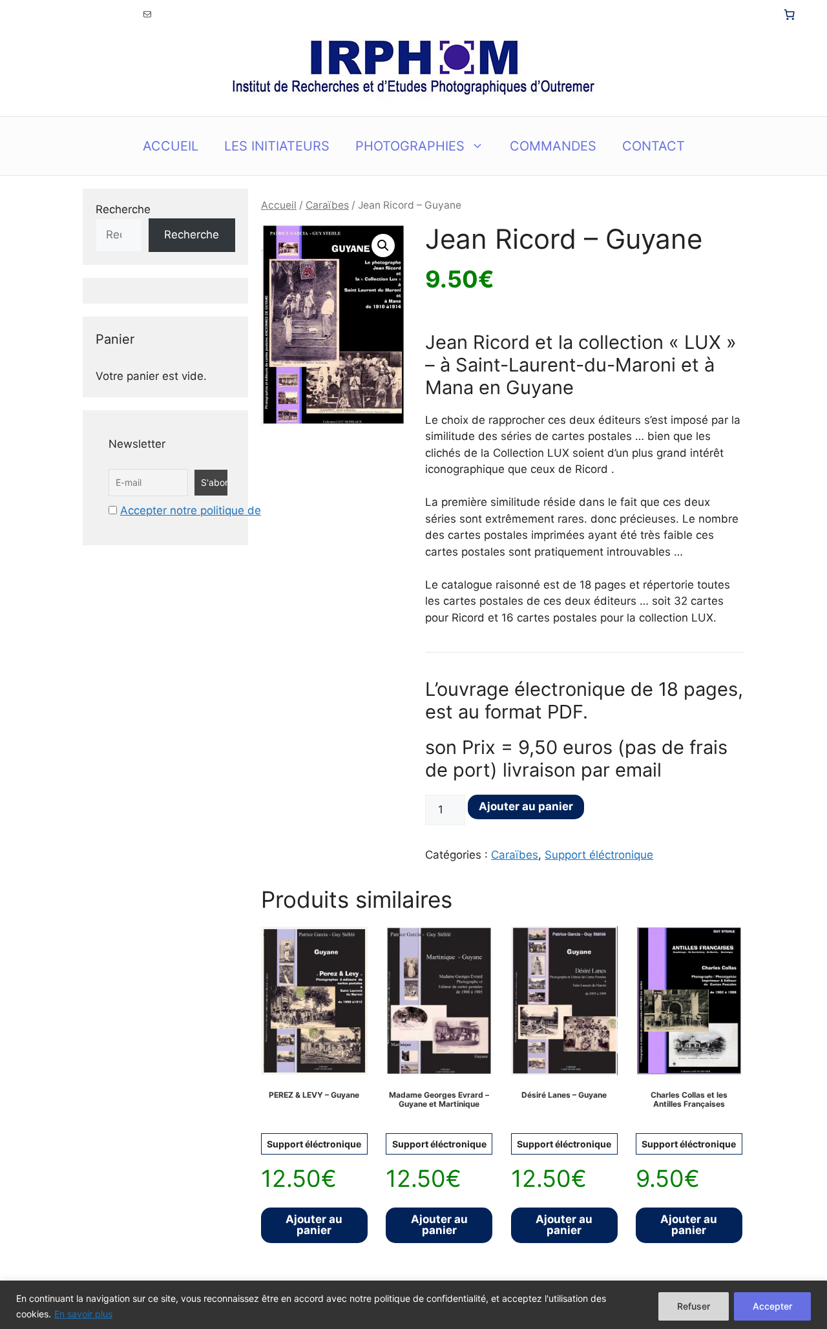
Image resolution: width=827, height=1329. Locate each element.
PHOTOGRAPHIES (410, 146)
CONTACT (653, 146)
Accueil (279, 205)
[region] (413, 1305)
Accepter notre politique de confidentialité (229, 510)
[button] (383, 245)
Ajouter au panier (526, 806)
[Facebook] (103, 14)
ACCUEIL (170, 146)
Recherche (123, 209)
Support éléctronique (599, 854)
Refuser (693, 1306)
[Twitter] (59, 14)
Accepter (772, 1306)
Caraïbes (327, 205)
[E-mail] (147, 14)
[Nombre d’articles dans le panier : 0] (789, 14)
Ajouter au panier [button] (314, 1225)
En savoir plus (83, 1313)
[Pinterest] (125, 14)
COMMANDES (553, 146)
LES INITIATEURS (277, 146)
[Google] (81, 14)
